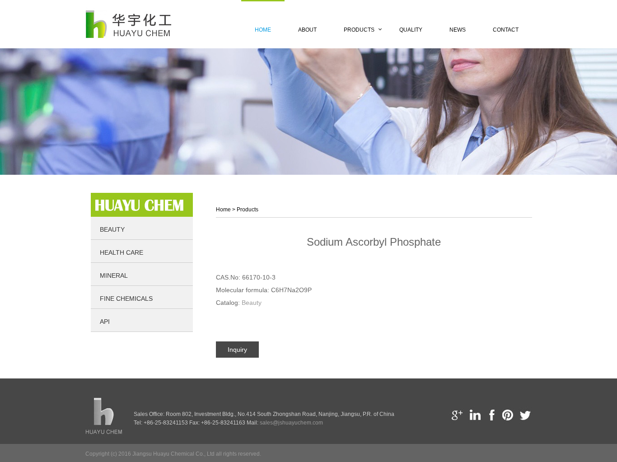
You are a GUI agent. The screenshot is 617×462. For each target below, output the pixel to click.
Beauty (112, 229)
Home (263, 30)
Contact (506, 30)
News (457, 30)
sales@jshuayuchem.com (291, 423)
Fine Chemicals (126, 298)
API (105, 321)
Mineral (114, 275)
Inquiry (237, 349)
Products (359, 30)
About (307, 30)
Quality (410, 30)
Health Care (121, 252)
